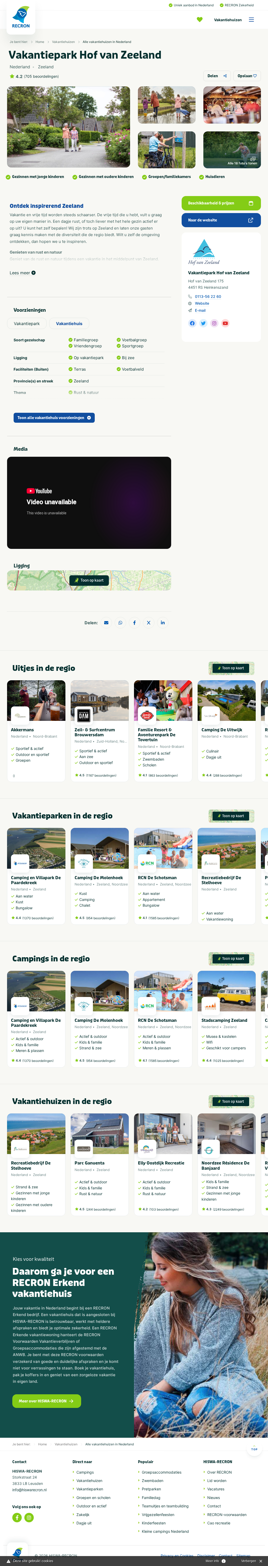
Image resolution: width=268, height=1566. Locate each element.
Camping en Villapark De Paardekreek (36, 880)
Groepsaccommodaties (161, 1472)
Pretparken (151, 1489)
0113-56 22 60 (208, 296)
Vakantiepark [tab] (27, 323)
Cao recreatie (218, 1523)
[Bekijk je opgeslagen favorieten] (201, 19)
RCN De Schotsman (157, 877)
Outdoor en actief (91, 1506)
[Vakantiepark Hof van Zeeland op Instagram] (214, 323)
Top (254, 1449)
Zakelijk (83, 1514)
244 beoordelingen (101, 1209)
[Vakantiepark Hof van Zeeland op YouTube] (225, 323)
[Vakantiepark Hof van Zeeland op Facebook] (192, 323)
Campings (85, 1472)
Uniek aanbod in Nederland (194, 5)
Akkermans (22, 730)
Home (40, 42)
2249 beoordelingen (228, 1209)
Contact (214, 1506)
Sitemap (243, 1556)
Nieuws (213, 1497)
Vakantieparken (89, 1489)
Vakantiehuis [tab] (69, 323)
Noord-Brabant (45, 736)
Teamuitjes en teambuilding (165, 1506)
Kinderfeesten (154, 1523)
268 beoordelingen (227, 775)
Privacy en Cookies (177, 1556)
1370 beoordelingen (38, 918)
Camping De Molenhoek (99, 877)
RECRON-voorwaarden (227, 1514)
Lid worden (216, 1480)
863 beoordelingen (163, 775)
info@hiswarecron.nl (29, 1489)
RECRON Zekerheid (239, 5)
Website (202, 303)
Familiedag (151, 1497)
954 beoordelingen (100, 918)
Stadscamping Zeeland (224, 1020)
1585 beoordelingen (163, 918)
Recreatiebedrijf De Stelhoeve (221, 880)
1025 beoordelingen (228, 1061)
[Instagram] (29, 1517)
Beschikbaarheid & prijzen (211, 203)
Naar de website (202, 220)
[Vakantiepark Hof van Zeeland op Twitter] (203, 323)
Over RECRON (219, 1472)
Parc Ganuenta (89, 1163)
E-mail (200, 310)
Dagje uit (84, 1523)
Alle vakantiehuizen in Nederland (107, 42)
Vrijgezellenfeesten (158, 1514)
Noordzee (128, 741)
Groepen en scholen (93, 1497)
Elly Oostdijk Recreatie (161, 1163)
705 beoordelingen (41, 76)
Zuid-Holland (107, 741)
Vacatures (215, 1489)
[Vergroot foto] (167, 105)
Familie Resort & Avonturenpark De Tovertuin (156, 735)
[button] (253, 733)
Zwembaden (152, 1480)
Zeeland (39, 889)
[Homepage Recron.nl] (17, 1554)
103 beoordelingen (164, 1209)
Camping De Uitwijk (222, 730)
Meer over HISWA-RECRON (42, 1401)
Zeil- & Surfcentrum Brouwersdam (95, 732)
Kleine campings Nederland (165, 1531)
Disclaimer (206, 1556)
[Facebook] (17, 1517)
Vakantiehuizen (228, 20)
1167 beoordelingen (101, 775)
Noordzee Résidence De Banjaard (225, 1165)
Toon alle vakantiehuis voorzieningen (51, 417)
